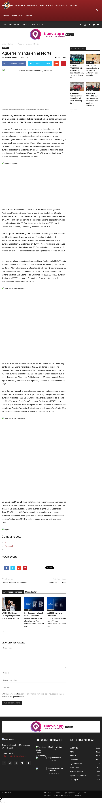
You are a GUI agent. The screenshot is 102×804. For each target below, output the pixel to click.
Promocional (75, 62)
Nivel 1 (73, 751)
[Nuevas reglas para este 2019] (41, 771)
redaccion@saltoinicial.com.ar (14, 756)
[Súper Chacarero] (41, 760)
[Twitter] (94, 24)
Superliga (90, 62)
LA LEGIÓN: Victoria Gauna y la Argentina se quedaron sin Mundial (11, 615)
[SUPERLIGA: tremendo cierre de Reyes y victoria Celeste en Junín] (93, 59)
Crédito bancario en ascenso (14, 582)
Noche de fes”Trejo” (57, 582)
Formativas (75, 767)
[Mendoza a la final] (41, 751)
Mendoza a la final (55, 747)
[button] (97, 10)
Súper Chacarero (54, 758)
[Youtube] (98, 24)
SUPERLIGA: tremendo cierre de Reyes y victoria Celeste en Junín (92, 70)
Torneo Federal (76, 771)
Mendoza (19, 5)
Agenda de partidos (78, 775)
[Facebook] (81, 24)
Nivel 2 (73, 755)
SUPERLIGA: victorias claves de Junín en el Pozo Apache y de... (76, 98)
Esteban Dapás (11, 58)
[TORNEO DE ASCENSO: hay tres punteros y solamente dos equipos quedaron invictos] (93, 86)
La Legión (5, 48)
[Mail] (89, 24)
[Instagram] (85, 24)
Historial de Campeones (13, 16)
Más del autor (31, 592)
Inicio (4, 44)
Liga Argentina (46, 5)
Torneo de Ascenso (90, 89)
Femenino (31, 5)
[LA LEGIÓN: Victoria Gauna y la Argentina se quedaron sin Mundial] (11, 604)
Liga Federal (60, 5)
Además (29, 16)
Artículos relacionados (12, 592)
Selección (73, 5)
